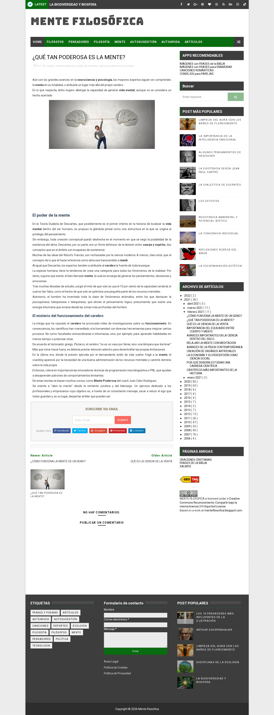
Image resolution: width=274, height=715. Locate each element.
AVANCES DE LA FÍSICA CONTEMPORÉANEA (215, 347)
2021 (187, 299)
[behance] (231, 4)
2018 (187, 389)
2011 (187, 418)
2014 (187, 406)
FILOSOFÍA (102, 41)
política (62, 639)
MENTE (120, 41)
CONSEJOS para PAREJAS (197, 73)
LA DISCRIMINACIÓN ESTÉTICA (220, 265)
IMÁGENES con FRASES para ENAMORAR (206, 67)
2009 (187, 426)
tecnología (41, 645)
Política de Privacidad (117, 673)
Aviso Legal (111, 661)
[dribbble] (217, 4)
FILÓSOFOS (55, 41)
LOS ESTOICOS (209, 200)
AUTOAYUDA (170, 41)
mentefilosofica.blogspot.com (223, 510)
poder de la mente (86, 65)
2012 (187, 414)
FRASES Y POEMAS (47, 52)
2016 (187, 397)
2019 (187, 385)
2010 (187, 422)
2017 (187, 393)
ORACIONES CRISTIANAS (196, 459)
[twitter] (189, 4)
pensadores (41, 639)
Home (37, 41)
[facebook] (182, 4)
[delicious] (245, 4)
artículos (70, 612)
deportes (60, 625)
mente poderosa (65, 65)
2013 (187, 410)
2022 (187, 295)
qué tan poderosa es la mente (116, 65)
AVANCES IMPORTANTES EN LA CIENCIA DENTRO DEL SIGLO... (212, 337)
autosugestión (65, 619)
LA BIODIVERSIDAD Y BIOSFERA (73, 4)
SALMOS (185, 466)
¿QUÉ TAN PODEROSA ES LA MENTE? (46, 495)
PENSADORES (79, 41)
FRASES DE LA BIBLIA (193, 463)
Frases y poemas (45, 612)
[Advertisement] (101, 184)
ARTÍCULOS (193, 41)
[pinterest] (203, 4)
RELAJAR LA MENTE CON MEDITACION (211, 342)
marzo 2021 (195, 307)
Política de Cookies (116, 667)
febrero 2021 (196, 311)
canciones (40, 625)
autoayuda (40, 619)
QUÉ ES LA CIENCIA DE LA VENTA (207, 324)
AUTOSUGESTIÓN (143, 41)
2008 (187, 430)
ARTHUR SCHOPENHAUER (214, 629)
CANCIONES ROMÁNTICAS (197, 70)
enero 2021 (194, 377)
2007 (187, 434)
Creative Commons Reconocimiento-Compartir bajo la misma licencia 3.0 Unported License (210, 502)
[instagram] (238, 4)
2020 (187, 381)
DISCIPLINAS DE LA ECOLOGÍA (217, 662)
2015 (187, 401)
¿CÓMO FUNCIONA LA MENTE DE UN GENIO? (214, 315)
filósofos (59, 632)
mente (50, 65)
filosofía (39, 632)
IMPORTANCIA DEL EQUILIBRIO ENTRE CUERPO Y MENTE (210, 329)
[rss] (224, 4)
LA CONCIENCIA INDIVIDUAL (219, 233)
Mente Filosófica (87, 21)
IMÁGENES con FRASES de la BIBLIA (202, 63)
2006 (187, 438)
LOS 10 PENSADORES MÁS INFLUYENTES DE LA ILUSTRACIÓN (215, 617)
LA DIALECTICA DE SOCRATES (220, 184)
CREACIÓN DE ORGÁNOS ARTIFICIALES (211, 351)
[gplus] (196, 4)
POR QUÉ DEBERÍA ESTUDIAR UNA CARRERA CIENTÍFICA (208, 364)
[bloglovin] (210, 4)
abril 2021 (193, 303)
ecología (80, 625)
